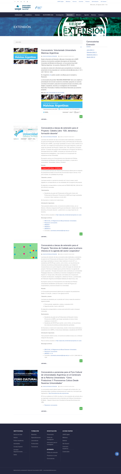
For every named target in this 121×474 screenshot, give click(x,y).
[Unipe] (28, 7)
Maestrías (33, 434)
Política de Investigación (50, 438)
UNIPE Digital (60, 1)
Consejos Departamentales (18, 450)
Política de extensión (52, 452)
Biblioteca (68, 1)
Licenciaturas (34, 440)
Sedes (15, 454)
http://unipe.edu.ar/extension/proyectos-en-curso (68, 215)
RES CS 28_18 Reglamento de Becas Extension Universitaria (60, 221)
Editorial (78, 15)
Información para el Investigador (52, 443)
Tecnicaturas (34, 446)
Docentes (81, 1)
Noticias (93, 15)
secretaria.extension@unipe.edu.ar (69, 70)
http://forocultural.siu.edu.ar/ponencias (59, 393)
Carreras (37, 15)
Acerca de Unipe (18, 434)
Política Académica (18, 440)
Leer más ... (44, 119)
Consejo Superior (18, 446)
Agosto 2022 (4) (91, 57)
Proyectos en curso (52, 455)
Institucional (18, 15)
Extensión (70, 15)
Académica (28, 15)
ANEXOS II (47, 226)
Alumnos (75, 1)
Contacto (101, 15)
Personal (87, 1)
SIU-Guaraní (103, 1)
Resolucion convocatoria (50, 222)
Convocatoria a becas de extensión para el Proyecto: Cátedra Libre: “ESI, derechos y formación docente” (59, 130)
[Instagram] (24, 1)
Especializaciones (35, 437)
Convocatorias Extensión (49, 56)
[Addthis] (117, 454)
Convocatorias (50, 458)
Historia (16, 437)
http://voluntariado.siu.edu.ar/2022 (55, 92)
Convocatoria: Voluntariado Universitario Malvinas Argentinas (58, 51)
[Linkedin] (21, 1)
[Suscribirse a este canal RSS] (81, 47)
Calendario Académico (65, 447)
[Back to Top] (117, 460)
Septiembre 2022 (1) (92, 54)
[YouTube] (27, 1)
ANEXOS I (47, 224)
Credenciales (66, 451)
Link (50, 75)
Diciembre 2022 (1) (92, 52)
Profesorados (34, 443)
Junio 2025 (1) (90, 50)
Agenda (86, 15)
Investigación (60, 15)
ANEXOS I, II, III (48, 353)
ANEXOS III (47, 228)
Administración (95, 1)
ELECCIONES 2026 (48, 15)
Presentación (50, 434)
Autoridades (17, 443)
